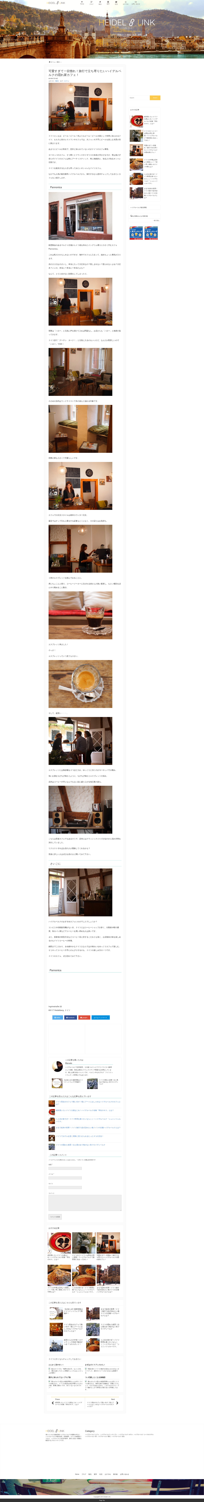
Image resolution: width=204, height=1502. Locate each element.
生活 (100, 1474)
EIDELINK (56, 2)
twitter (58, 1017)
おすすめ (108, 1474)
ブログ (84, 1474)
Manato (68, 1063)
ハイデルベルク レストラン (108, 1434)
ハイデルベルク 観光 (104, 1436)
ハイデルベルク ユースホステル (144, 1434)
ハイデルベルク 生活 (118, 1436)
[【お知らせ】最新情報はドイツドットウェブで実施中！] (60, 1088)
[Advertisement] (66, 1039)
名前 (50, 1164)
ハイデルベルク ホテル (125, 1434)
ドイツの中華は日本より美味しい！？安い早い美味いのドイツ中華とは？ (59, 1289)
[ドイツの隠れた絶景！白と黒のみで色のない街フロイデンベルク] (94, 1088)
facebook (71, 1017)
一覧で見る (156, 220)
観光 (57, 81)
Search (155, 98)
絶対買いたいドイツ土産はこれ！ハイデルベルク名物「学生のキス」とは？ (85, 1110)
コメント (52, 1193)
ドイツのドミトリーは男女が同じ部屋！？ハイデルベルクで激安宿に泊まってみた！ (83, 1257)
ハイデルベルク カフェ (92, 1434)
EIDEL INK (127, 22)
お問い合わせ (124, 1474)
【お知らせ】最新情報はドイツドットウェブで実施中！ (73, 1081)
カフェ (66, 81)
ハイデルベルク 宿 (91, 1436)
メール (51, 1174)
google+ (85, 1017)
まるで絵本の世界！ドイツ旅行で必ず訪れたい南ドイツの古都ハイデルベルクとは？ (88, 1127)
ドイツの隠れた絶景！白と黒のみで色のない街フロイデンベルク (108, 1082)
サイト (51, 1183)
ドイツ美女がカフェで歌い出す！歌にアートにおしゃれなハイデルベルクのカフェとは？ (101, 1402)
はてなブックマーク (100, 1017)
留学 (95, 1474)
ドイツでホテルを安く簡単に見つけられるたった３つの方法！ (80, 1136)
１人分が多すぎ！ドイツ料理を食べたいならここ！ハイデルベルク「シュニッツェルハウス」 (83, 1289)
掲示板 (115, 1474)
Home (77, 1474)
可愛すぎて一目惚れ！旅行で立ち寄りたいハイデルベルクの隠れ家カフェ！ (108, 1257)
